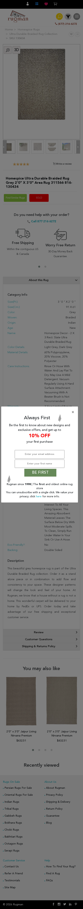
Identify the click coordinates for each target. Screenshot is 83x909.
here (39, 496)
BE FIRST (40, 473)
